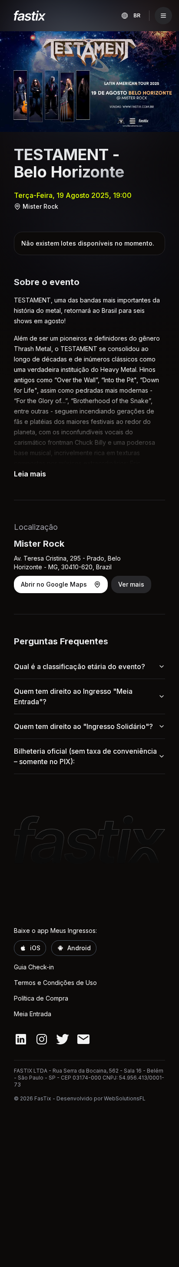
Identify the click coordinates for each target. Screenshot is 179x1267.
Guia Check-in (34, 967)
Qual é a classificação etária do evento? (79, 666)
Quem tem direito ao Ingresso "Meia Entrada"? (73, 696)
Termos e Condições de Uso (55, 982)
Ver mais (131, 584)
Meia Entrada (32, 1014)
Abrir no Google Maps (54, 584)
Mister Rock (40, 206)
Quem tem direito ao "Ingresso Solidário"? (83, 726)
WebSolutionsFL (125, 1098)
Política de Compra (41, 998)
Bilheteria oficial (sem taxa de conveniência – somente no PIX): (85, 756)
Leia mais (30, 473)
